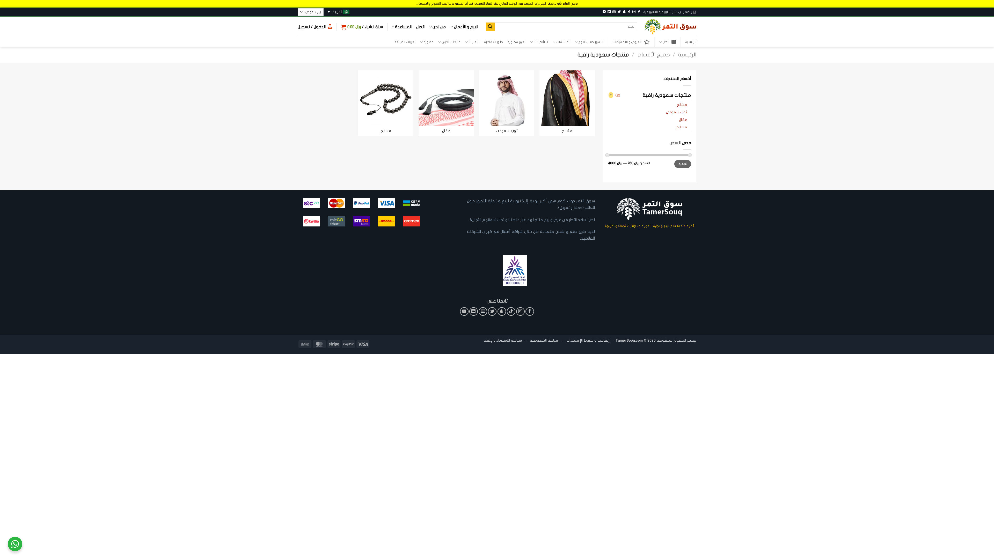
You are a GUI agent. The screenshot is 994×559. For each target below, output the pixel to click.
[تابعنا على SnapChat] (624, 11)
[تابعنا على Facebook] (638, 11)
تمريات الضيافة (405, 42)
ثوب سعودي (676, 112)
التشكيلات (540, 42)
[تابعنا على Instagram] (633, 11)
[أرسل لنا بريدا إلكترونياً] (614, 11)
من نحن (439, 27)
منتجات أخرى (450, 42)
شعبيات (474, 42)
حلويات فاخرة (493, 42)
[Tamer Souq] (670, 26)
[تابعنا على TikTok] (629, 11)
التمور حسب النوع (590, 42)
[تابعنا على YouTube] (604, 11)
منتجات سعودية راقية (667, 95)
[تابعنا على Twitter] (619, 11)
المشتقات (563, 42)
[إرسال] (490, 27)
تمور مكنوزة (516, 42)
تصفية (682, 163)
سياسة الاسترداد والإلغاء (503, 340)
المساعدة (403, 27)
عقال (683, 120)
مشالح (682, 105)
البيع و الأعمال (466, 27)
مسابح (681, 127)
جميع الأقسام (654, 54)
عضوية (428, 42)
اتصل (420, 27)
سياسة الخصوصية (544, 340)
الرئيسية (690, 42)
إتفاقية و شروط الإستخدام (588, 340)
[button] (669, 12)
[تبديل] (611, 95)
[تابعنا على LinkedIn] (609, 11)
